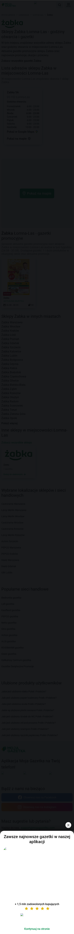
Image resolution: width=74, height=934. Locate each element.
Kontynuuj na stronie (37, 929)
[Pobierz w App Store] (37, 918)
